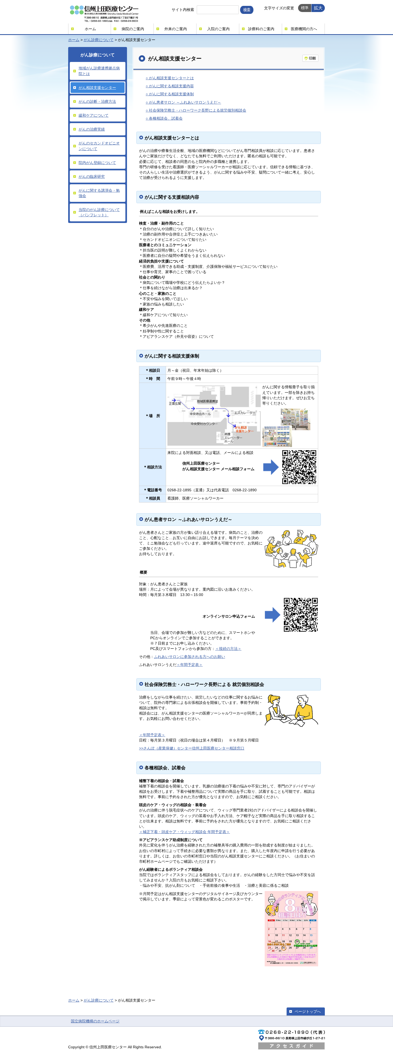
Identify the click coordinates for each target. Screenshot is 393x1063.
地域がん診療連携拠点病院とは (99, 71)
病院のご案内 (133, 29)
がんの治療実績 (92, 129)
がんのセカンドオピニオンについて (99, 146)
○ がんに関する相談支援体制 (170, 94)
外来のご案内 (175, 29)
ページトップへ (308, 1011)
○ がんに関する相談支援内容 (170, 86)
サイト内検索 (183, 9)
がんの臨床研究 (92, 176)
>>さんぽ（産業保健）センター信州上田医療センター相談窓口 (191, 748)
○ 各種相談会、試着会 (164, 118)
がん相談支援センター (97, 87)
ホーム (90, 29)
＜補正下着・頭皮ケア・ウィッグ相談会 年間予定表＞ (184, 832)
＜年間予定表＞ (189, 664)
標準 (305, 8)
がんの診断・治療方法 (97, 101)
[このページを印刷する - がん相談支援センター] (310, 58)
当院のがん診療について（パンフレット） (99, 212)
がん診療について (99, 40)
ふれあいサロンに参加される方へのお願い (189, 656)
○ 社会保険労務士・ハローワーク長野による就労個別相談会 (196, 110)
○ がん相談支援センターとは (170, 78)
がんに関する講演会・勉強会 (99, 193)
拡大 (318, 7)
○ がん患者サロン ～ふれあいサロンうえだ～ (183, 102)
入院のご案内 (218, 29)
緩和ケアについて (94, 115)
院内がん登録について (97, 162)
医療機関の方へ (304, 29)
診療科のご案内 (261, 29)
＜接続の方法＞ (228, 648)
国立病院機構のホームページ (95, 1021)
